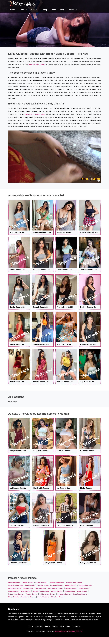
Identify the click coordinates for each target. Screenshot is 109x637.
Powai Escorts (13, 591)
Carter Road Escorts (15, 585)
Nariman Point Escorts (41, 591)
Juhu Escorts (28, 588)
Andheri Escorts (70, 585)
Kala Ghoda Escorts (28, 597)
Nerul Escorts (25, 591)
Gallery (44, 10)
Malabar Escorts (31, 594)
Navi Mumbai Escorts (55, 588)
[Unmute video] (54, 156)
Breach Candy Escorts (37, 64)
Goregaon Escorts (64, 594)
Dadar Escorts (70, 591)
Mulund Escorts (56, 591)
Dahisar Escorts (27, 582)
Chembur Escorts (43, 585)
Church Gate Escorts (56, 582)
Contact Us (72, 10)
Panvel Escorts (40, 588)
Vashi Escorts (84, 588)
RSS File (79, 631)
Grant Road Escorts (80, 594)
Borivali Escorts (43, 597)
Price (54, 10)
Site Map (71, 631)
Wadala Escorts (71, 588)
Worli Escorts (30, 585)
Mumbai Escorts (61, 631)
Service (34, 10)
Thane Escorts (13, 597)
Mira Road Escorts (57, 597)
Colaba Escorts (41, 582)
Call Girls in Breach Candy (35, 114)
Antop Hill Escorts (85, 585)
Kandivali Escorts (14, 588)
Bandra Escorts (57, 585)
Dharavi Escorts (14, 582)
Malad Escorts (82, 591)
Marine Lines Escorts (16, 594)
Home (12, 10)
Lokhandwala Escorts (47, 594)
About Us (23, 10)
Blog (62, 10)
